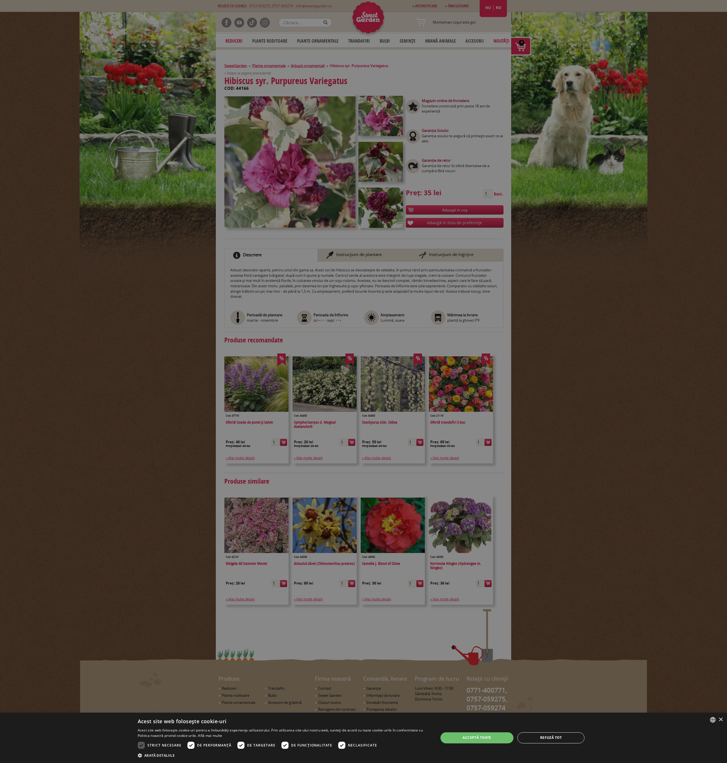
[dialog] (363, 738)
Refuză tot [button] (551, 737)
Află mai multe (210, 735)
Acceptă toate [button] (477, 737)
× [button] (720, 720)
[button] (284, 755)
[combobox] (713, 720)
